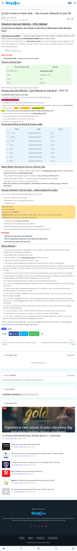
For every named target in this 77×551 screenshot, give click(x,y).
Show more (70, 355)
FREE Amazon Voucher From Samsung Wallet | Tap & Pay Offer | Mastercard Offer (37, 453)
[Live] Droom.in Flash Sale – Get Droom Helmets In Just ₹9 (28, 322)
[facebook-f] (31, 526)
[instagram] (42, 526)
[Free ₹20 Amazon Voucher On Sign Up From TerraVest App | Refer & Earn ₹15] (6, 464)
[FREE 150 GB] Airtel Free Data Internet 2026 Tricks (27, 471)
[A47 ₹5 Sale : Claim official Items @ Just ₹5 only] (6, 446)
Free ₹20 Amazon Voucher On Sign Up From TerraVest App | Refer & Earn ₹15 (35, 462)
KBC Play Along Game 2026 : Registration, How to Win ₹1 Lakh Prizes (32, 489)
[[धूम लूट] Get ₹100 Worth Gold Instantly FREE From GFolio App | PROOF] (6, 482)
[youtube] (38, 526)
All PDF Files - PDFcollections (12, 394)
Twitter (25, 334)
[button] (70, 3)
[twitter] (34, 526)
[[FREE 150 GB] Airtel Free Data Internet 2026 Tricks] (6, 473)
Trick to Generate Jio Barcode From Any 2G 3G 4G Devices (26, 239)
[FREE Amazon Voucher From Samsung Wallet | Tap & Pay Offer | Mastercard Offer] (6, 455)
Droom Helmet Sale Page (10, 100)
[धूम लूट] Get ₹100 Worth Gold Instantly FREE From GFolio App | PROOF (32, 480)
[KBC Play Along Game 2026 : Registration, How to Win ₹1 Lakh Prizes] (6, 491)
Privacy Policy (52, 538)
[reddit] (46, 526)
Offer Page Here (45, 97)
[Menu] (2, 3)
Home (3, 9)
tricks (8, 9)
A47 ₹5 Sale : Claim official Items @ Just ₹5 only (25, 444)
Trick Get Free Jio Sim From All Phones (18, 236)
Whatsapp (35, 334)
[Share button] (42, 333)
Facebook (15, 334)
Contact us (40, 538)
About (30, 538)
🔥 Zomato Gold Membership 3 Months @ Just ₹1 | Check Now (31, 435)
